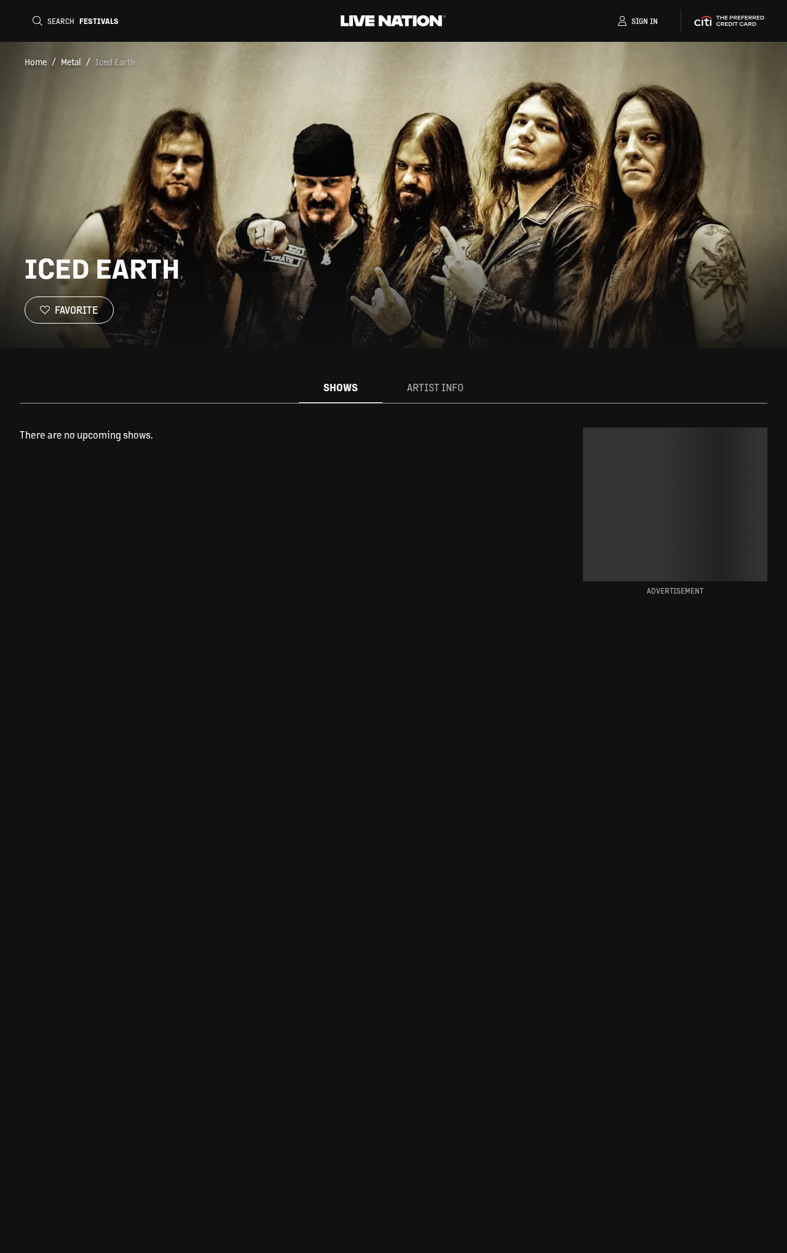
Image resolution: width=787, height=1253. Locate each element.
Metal (71, 61)
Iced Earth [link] (115, 61)
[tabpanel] (282, 435)
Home (36, 61)
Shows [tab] (340, 387)
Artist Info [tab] (435, 387)
